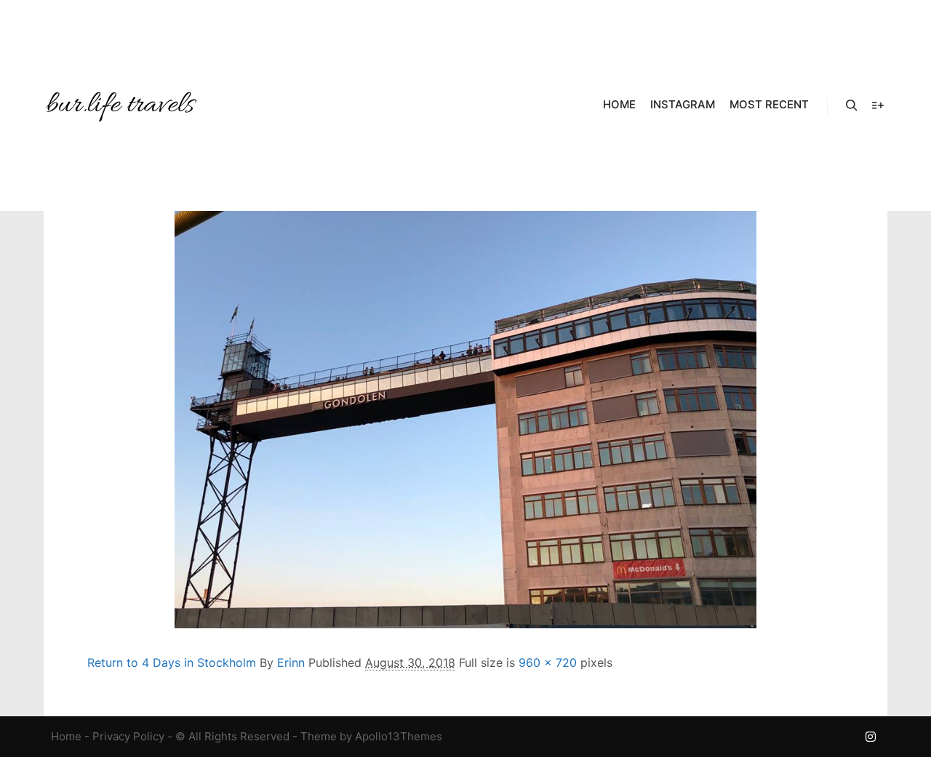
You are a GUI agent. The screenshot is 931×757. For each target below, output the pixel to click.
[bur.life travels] (120, 105)
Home (66, 736)
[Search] (852, 105)
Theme (318, 736)
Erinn (291, 662)
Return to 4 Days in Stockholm (171, 662)
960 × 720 (548, 662)
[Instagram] (870, 736)
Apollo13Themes (398, 736)
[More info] (878, 105)
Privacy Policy (128, 736)
